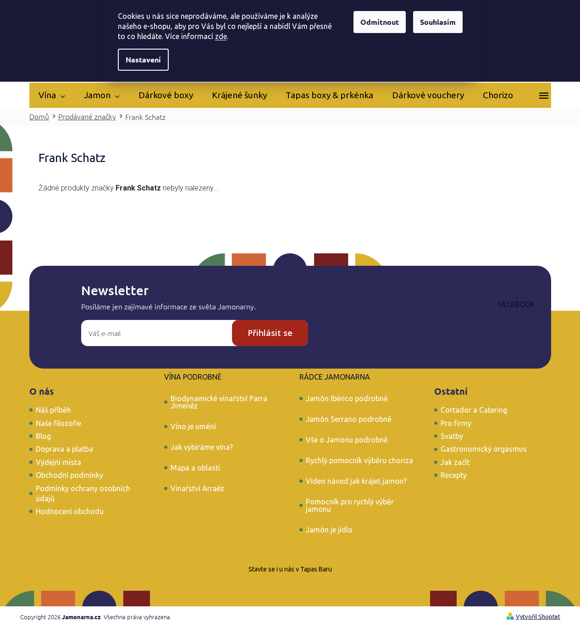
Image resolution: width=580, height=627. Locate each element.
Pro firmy (456, 423)
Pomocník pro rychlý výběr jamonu (350, 505)
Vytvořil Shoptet (538, 616)
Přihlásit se (270, 332)
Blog (43, 436)
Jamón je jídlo (329, 529)
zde (221, 36)
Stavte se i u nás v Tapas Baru (290, 569)
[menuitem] (51, 95)
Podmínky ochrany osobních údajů (83, 493)
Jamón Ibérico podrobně (347, 398)
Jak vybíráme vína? (202, 447)
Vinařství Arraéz (197, 488)
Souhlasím (438, 22)
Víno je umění (193, 426)
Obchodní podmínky (69, 475)
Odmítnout (379, 22)
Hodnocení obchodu (70, 511)
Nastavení (143, 59)
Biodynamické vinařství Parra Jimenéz (219, 402)
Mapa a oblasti (195, 467)
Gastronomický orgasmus (484, 449)
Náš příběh (53, 410)
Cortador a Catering (474, 410)
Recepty (454, 475)
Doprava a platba (64, 449)
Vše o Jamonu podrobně (347, 439)
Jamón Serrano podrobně (349, 419)
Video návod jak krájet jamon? (356, 481)
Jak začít (455, 462)
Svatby (452, 436)
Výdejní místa (58, 462)
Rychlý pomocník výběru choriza (359, 460)
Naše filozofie (58, 423)
